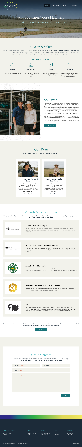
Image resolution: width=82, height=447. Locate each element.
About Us (47, 5)
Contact (74, 5)
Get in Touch (28, 194)
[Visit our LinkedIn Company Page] (71, 434)
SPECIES (43, 430)
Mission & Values (32, 433)
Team (29, 434)
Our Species (56, 5)
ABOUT (29, 430)
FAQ (55, 433)
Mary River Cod (71, 50)
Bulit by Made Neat (76, 443)
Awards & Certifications (33, 435)
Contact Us (50, 125)
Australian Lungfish (57, 50)
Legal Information (25, 443)
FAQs (64, 5)
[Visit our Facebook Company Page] (68, 434)
